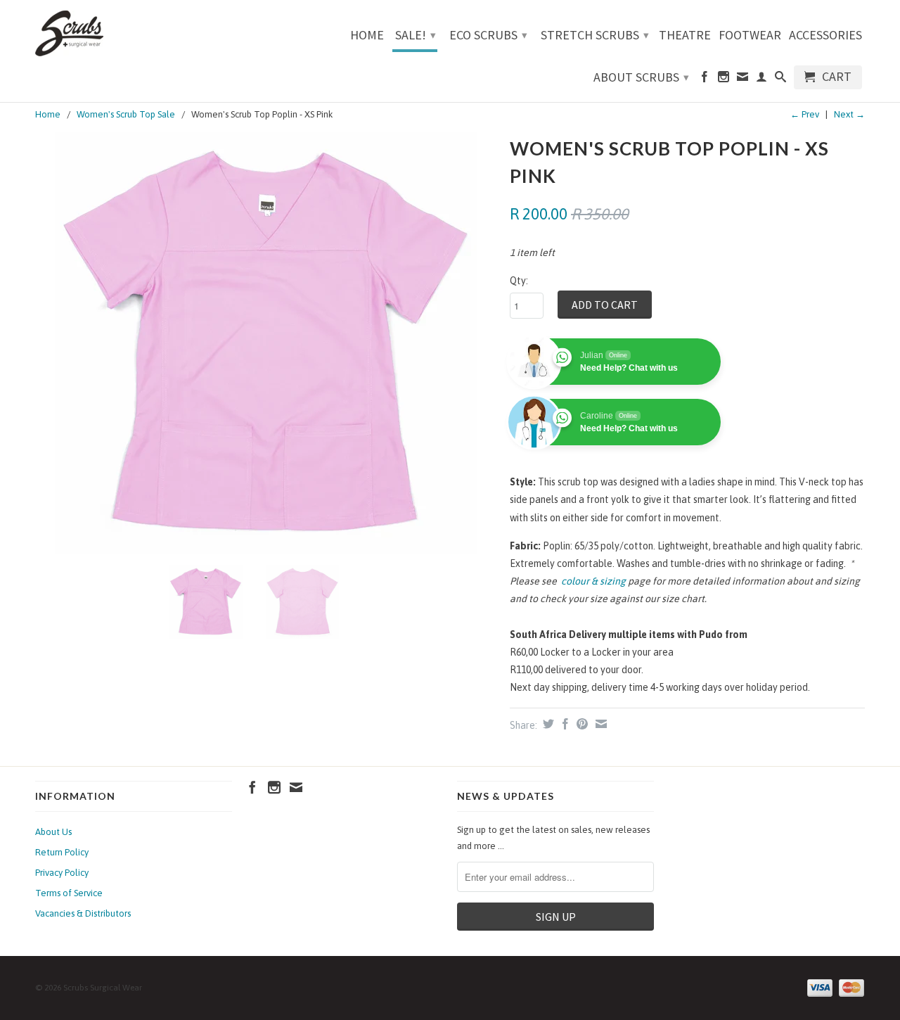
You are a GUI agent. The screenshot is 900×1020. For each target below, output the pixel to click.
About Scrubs (641, 77)
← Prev (804, 114)
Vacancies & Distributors (83, 913)
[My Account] (761, 79)
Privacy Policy (62, 872)
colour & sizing (593, 581)
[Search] (780, 79)
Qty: (519, 280)
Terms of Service (69, 893)
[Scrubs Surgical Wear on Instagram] (723, 79)
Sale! (415, 35)
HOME (367, 36)
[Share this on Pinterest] (580, 723)
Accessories (825, 36)
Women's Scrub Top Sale (126, 114)
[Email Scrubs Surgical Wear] (742, 79)
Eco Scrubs (488, 35)
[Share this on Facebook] (563, 723)
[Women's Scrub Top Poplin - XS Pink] (265, 343)
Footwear (750, 36)
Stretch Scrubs (595, 35)
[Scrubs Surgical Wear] (133, 33)
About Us (53, 832)
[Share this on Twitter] (546, 723)
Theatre (685, 36)
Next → (849, 114)
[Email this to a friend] (599, 723)
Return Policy (62, 852)
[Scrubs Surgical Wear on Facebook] (704, 79)
